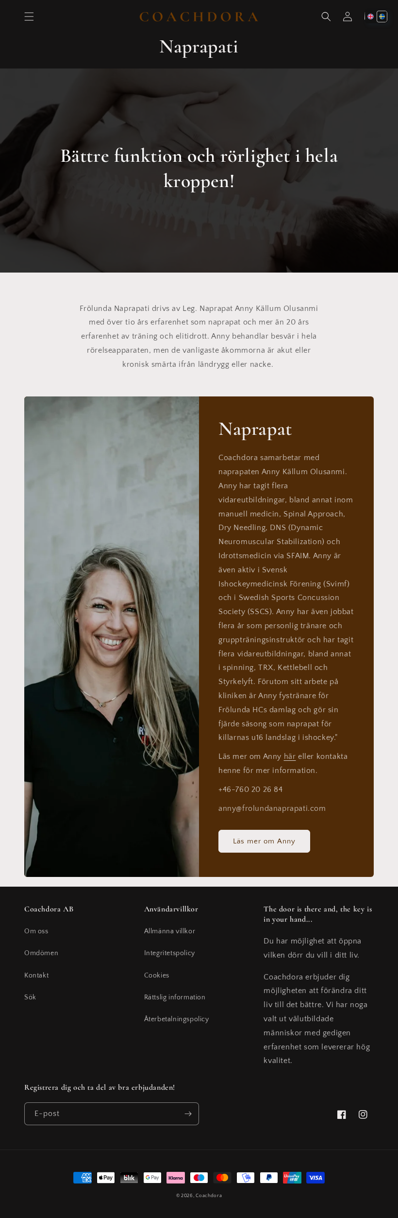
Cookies (156, 975)
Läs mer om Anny (264, 841)
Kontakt (36, 975)
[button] (29, 16)
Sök (30, 997)
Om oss (36, 931)
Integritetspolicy (169, 953)
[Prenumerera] (188, 1113)
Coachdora (209, 1196)
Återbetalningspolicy (176, 1019)
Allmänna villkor (170, 931)
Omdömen (41, 953)
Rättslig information (175, 997)
